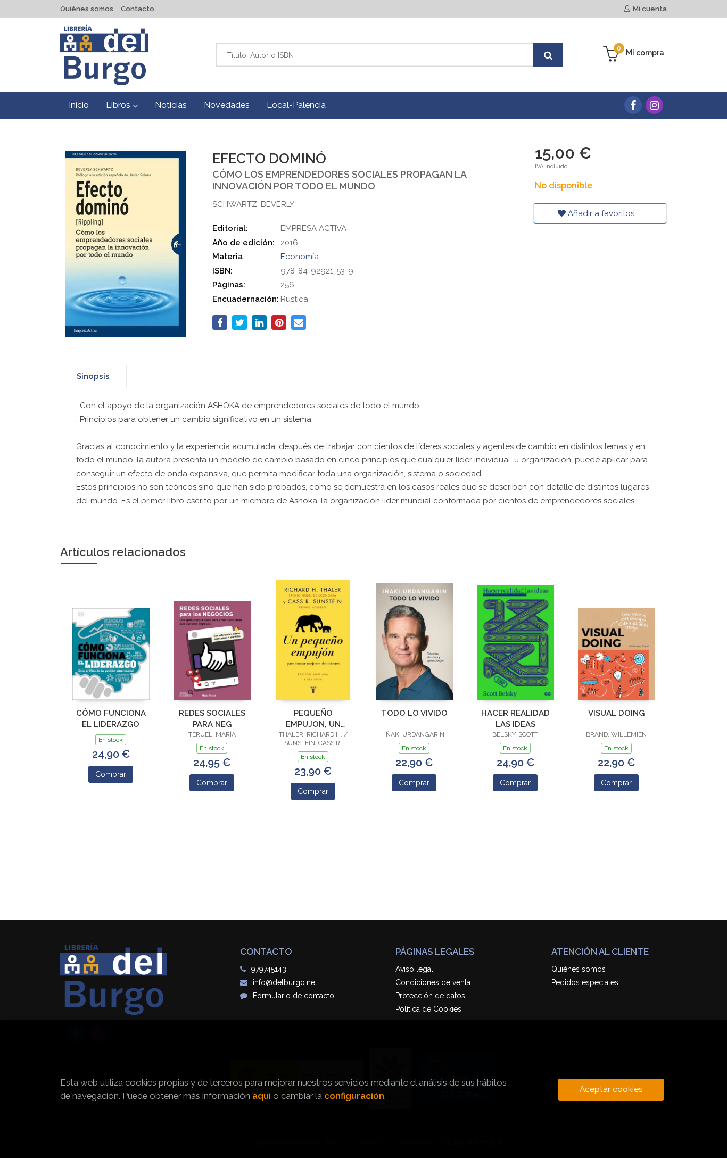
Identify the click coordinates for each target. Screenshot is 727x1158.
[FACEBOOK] (633, 105)
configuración (354, 1095)
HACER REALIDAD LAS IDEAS (515, 718)
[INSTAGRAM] (654, 105)
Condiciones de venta (432, 982)
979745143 (268, 969)
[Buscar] (548, 55)
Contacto (137, 9)
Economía (299, 256)
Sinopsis (93, 376)
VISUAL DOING (616, 713)
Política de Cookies (428, 1009)
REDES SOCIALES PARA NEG (212, 718)
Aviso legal (414, 969)
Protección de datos (430, 995)
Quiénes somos (86, 9)
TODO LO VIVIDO (414, 713)
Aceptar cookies (611, 1089)
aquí (261, 1095)
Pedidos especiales (584, 982)
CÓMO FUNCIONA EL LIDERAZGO (111, 718)
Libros (119, 105)
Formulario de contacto (293, 995)
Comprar (110, 774)
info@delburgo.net (285, 982)
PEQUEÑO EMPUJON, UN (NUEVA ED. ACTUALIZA (313, 718)
